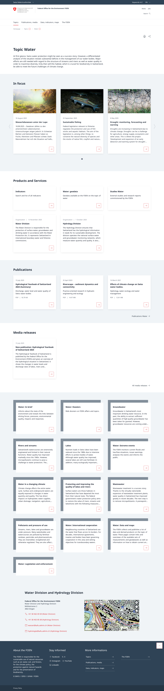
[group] (34, 121)
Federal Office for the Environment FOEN (53, 8)
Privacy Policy (17, 688)
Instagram (56, 661)
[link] (34, 417)
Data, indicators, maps (95, 668)
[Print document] (144, 36)
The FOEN (126, 657)
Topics (88, 657)
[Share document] (149, 36)
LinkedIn (55, 665)
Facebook (56, 657)
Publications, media (94, 662)
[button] (16, 22)
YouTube (68, 661)
